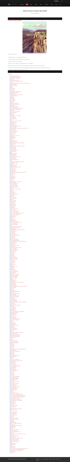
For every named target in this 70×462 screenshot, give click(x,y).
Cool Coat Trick (13, 132)
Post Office (12, 315)
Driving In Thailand (12, 158)
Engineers (12, 163)
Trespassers (12, 404)
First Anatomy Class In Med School (16, 181)
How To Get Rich (13, 209)
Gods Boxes (12, 195)
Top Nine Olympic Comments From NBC (17, 397)
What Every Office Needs (14, 429)
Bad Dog (12, 102)
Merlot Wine (12, 273)
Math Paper (12, 268)
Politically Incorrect (14, 314)
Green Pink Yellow (13, 198)
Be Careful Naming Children (15, 104)
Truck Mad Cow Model (14, 405)
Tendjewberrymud (13, 362)
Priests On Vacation (14, 316)
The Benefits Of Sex (14, 366)
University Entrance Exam (15, 419)
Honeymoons (13, 206)
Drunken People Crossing (15, 159)
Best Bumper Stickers (14, 106)
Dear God (12, 138)
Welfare (12, 428)
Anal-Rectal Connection (14, 92)
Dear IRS (12, 139)
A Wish (12, 82)
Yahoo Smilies (13, 446)
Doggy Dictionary (13, 151)
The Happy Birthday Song (15, 378)
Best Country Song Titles (14, 107)
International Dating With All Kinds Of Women (18, 229)
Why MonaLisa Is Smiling (14, 439)
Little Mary (12, 254)
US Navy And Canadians (14, 418)
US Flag (12, 417)
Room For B (13, 330)
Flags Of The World (14, 184)
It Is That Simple (13, 233)
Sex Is (12, 338)
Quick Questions (13, 322)
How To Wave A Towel (14, 215)
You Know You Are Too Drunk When (16, 450)
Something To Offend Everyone (15, 351)
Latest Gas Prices (13, 242)
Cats (11, 119)
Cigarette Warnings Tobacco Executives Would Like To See (20, 128)
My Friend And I (13, 290)
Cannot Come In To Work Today (16, 115)
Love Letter (12, 260)
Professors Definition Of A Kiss (15, 318)
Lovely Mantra (13, 261)
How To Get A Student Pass (15, 210)
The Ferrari (12, 374)
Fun (27, 4)
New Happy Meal (13, 294)
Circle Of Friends (13, 129)
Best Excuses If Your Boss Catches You (17, 108)
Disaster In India (13, 148)
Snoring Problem (13, 350)
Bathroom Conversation (14, 103)
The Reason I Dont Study (14, 383)
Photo (41, 4)
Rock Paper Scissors (14, 328)
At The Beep (13, 98)
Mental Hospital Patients (14, 271)
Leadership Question (14, 243)
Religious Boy (13, 326)
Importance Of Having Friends (15, 227)
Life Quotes (12, 252)
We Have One (13, 424)
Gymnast (12, 199)
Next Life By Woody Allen (15, 296)
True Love (12, 407)
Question (12, 321)
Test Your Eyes (13, 363)
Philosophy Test (13, 309)
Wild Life (12, 442)
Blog (52, 4)
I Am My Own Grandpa (14, 224)
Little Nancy (12, 255)
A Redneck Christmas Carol (15, 80)
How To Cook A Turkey (14, 208)
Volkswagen (12, 421)
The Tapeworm (13, 385)
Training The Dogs (13, 403)
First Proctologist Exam (14, 183)
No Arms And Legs (14, 299)
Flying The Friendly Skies (14, 186)
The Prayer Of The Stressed (15, 381)
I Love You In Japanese (14, 223)
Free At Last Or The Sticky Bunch (16, 188)
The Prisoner (13, 382)
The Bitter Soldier (13, 367)
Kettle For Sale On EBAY (14, 239)
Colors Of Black (13, 130)
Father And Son (13, 177)
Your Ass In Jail (13, 451)
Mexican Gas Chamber (14, 275)
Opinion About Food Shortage (15, 305)
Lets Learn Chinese (14, 248)
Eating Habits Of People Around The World (17, 161)
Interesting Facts (13, 228)
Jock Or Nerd (13, 238)
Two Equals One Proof (14, 411)
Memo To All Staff (13, 270)
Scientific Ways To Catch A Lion (15, 334)
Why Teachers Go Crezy (14, 440)
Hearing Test (13, 203)
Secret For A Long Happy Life (15, 336)
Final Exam (12, 180)
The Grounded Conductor (15, 377)
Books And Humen (14, 112)
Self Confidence (13, 337)
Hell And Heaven (13, 204)
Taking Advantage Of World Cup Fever (16, 360)
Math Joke (12, 267)
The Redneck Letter (14, 384)
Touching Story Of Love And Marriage (16, 400)
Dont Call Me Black (14, 154)
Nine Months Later (14, 298)
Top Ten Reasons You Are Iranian (16, 399)
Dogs (11, 152)
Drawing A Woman (13, 155)
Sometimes (12, 352)
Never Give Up (13, 292)
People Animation (13, 307)
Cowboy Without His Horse (15, 135)
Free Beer (12, 187)
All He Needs (13, 89)
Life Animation (13, 251)
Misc (38, 13)
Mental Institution (13, 272)
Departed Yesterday (14, 141)
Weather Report (13, 426)
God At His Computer (14, 194)
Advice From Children (14, 85)
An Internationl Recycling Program (16, 91)
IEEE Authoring (13, 220)
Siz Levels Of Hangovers (14, 342)
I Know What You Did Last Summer (16, 222)
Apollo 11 (12, 96)
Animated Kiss (13, 93)
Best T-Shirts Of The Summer (15, 111)
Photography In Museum (14, 312)
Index (35, 71)
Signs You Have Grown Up (15, 341)
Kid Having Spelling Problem (15, 240)
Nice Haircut (12, 297)
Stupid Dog (12, 357)
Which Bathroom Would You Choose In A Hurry (18, 433)
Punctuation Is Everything (15, 319)
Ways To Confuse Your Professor (16, 423)
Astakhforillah (13, 97)
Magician (12, 265)
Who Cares (12, 434)
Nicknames (46, 4)
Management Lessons (14, 266)
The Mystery (13, 380)
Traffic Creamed (13, 401)
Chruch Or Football (14, 127)
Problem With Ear (13, 317)
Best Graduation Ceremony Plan (16, 109)
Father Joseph (13, 176)
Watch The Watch (13, 422)
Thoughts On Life (13, 389)
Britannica (12, 114)
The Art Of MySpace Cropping (15, 365)
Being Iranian (13, 105)
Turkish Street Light (14, 409)
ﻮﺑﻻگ (56, 4)
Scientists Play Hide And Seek (15, 335)
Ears (11, 160)
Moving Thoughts (13, 287)
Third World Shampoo (14, 388)
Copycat (12, 134)
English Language (13, 165)
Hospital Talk (13, 207)
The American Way (14, 364)
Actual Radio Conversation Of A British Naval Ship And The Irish (20, 83)
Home (32, 13)
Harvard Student (13, 201)
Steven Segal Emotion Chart (15, 355)
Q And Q (12, 320)
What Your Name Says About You (16, 431)
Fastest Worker (13, 174)
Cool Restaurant (13, 133)
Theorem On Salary (14, 387)
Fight (11, 179)
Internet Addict (13, 230)
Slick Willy (12, 343)
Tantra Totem (13, 361)
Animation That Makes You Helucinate (17, 94)
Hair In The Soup (13, 200)
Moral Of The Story (14, 285)
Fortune (36, 4)
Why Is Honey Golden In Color (15, 441)
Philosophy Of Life (13, 310)
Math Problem (13, 269)
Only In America (13, 304)
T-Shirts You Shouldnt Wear (15, 359)
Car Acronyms (13, 116)
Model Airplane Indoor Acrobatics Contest (17, 282)
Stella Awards (13, 354)
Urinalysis (12, 420)
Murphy (12, 289)
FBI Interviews (13, 170)
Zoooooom (12, 452)
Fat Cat (12, 175)
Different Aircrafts (13, 147)
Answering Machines (14, 95)
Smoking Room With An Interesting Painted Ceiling (18, 349)
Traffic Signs (13, 402)
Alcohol (12, 87)
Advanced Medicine (14, 84)
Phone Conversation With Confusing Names (17, 311)
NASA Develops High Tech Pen (15, 291)
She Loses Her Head (14, 340)
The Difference (13, 371)
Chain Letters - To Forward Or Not (16, 120)
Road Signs (12, 327)
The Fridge (12, 375)
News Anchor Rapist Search (15, 295)
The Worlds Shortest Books (15, 386)
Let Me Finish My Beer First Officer (16, 247)
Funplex (35, 13)
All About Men (13, 88)
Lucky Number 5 (13, 262)
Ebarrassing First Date (14, 162)
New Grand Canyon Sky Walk (14, 20)
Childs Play (12, 124)
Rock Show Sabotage (14, 329)
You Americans (13, 447)
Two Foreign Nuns (13, 412)
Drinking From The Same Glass (15, 156)
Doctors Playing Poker (14, 150)
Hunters (12, 218)
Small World (12, 344)
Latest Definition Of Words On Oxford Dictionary (18, 241)
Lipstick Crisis (13, 253)
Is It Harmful (13, 232)
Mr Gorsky (12, 288)
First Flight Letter (13, 182)
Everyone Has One (13, 169)
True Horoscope (13, 406)
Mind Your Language (14, 276)
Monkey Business (13, 284)
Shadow (12, 339)
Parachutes (12, 306)
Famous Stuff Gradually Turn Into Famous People (18, 172)
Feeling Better (13, 178)
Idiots (11, 225)
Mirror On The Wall (14, 277)
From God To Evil (13, 192)
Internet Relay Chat (14, 231)
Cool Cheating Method (14, 131)
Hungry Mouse (13, 217)
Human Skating (13, 216)
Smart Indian (13, 345)
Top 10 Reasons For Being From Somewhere (18, 395)
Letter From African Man (14, 249)
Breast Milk (12, 113)
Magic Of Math (13, 264)
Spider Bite (12, 353)
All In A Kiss (12, 90)
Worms (12, 445)
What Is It (12, 432)
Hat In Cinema (13, 202)
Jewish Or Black (13, 237)
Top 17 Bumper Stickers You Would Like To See (18, 396)
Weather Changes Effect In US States (16, 425)
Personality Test (13, 308)
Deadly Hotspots (13, 137)
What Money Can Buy (14, 430)
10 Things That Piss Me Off (15, 75)
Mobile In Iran (13, 281)
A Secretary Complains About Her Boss (17, 81)
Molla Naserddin (13, 283)
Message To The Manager (15, 274)
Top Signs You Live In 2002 (15, 398)
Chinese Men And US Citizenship (16, 126)
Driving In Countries (14, 157)
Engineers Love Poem (14, 164)
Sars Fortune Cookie (14, 333)
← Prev (24, 71)
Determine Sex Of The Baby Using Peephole (17, 142)
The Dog (12, 372)
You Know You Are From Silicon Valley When (17, 449)
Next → (46, 71)
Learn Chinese (13, 244)
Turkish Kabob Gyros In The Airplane (16, 408)
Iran (60, 4)
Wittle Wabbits (13, 444)
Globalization (13, 193)
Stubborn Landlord (13, 356)
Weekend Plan (13, 427)
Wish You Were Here (14, 443)
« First (13, 71)
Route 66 (12, 331)
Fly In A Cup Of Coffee (14, 185)
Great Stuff (12, 196)
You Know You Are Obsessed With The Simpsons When (19, 448)
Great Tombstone (13, 197)
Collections (22, 4)
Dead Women (13, 136)
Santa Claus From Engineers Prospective (17, 332)
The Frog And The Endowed (15, 376)
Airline (12, 86)
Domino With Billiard (14, 153)
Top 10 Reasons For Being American (16, 394)
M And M (12, 263)
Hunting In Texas (13, 219)
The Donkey (12, 373)
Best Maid (12, 110)
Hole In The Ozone (14, 205)
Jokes (31, 4)
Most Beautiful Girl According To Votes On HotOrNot (19, 286)
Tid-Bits (12, 390)
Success (12, 358)
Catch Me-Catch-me (14, 118)
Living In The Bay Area (14, 259)
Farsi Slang (12, 173)
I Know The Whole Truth (14, 221)
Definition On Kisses (14, 140)
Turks (11, 410)
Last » (57, 71)
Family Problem (13, 171)
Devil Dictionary (13, 143)
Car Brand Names (13, 117)
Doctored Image (13, 149)
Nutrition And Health (14, 300)
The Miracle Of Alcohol (14, 379)
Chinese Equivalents (14, 125)
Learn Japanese (13, 246)
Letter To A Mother (14, 250)
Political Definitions (14, 313)
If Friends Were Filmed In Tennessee (16, 226)
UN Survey (12, 416)
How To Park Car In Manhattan (15, 214)
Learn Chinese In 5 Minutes (15, 245)
